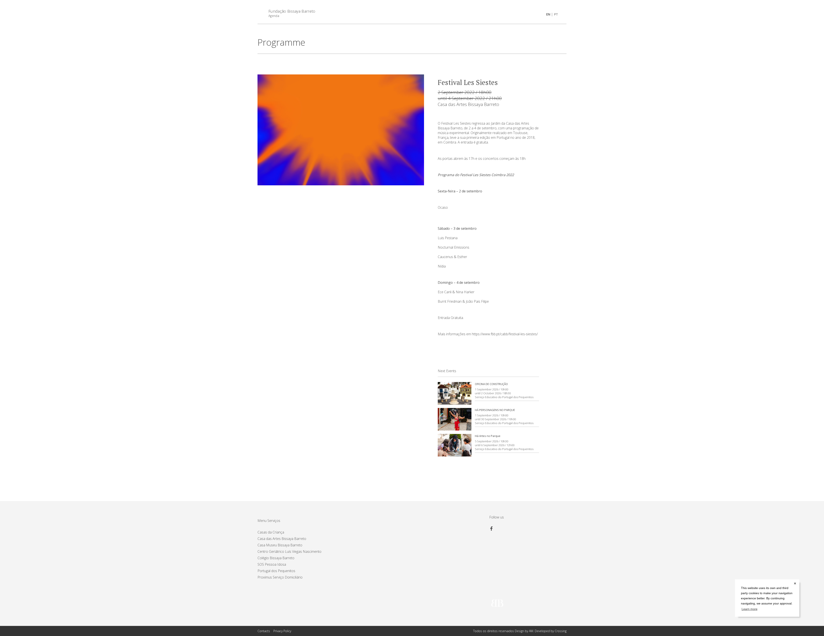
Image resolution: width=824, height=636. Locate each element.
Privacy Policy (282, 631)
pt (556, 14)
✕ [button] (795, 583)
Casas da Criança (271, 532)
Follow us (496, 517)
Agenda (273, 16)
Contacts (264, 631)
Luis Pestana (447, 238)
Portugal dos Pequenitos (276, 570)
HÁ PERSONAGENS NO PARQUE (495, 410)
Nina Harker (465, 292)
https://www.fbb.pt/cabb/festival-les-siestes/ (505, 334)
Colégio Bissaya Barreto (276, 558)
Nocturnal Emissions (453, 247)
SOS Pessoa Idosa (272, 564)
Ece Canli (444, 292)
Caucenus (445, 256)
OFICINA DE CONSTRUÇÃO (491, 384)
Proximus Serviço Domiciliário (280, 577)
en (548, 14)
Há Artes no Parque (487, 436)
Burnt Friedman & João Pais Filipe (463, 301)
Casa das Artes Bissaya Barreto (468, 104)
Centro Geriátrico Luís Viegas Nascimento (289, 551)
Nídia (442, 266)
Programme (281, 42)
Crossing (560, 631)
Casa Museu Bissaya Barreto (280, 545)
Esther (462, 256)
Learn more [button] (749, 609)
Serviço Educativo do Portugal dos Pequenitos (504, 397)
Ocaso (443, 207)
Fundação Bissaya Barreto (291, 11)
